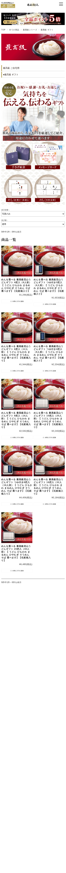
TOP (3, 30)
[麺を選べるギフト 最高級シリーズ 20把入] (16, 527)
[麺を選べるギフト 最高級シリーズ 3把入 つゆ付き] (49, 261)
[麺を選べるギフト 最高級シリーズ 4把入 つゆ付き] (49, 327)
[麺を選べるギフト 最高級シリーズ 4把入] (16, 261)
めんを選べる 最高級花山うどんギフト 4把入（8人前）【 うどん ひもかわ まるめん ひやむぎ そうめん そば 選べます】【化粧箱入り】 (16, 285)
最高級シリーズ (30, 30)
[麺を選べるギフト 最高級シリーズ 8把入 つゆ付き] (16, 461)
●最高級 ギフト (10, 74)
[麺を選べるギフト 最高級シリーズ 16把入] (49, 461)
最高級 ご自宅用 (11, 68)
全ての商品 (14, 30)
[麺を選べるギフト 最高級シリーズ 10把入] (49, 394)
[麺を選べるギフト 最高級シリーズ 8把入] (16, 327)
